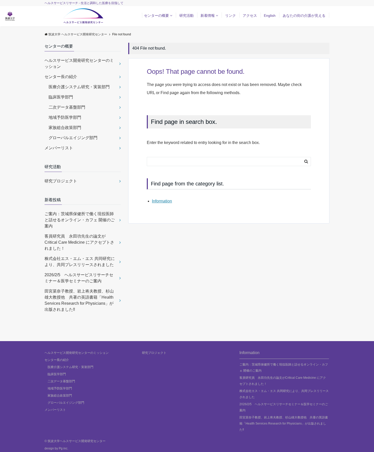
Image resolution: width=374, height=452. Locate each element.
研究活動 (186, 15)
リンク (230, 15)
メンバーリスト (59, 148)
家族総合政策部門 (63, 127)
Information (162, 201)
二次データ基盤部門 (65, 107)
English (270, 15)
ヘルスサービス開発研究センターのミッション (79, 63)
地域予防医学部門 (63, 117)
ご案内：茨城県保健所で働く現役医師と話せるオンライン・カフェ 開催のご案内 (80, 220)
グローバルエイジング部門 (71, 138)
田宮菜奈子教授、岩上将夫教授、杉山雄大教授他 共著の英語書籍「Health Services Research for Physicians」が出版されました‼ (79, 300)
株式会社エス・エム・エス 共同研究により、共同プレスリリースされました (83, 261)
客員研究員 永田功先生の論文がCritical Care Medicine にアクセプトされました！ (79, 242)
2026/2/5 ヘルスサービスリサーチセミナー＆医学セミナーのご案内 (79, 278)
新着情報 (207, 15)
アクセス (250, 15)
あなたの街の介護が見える (304, 15)
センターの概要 (156, 15)
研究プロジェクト (61, 181)
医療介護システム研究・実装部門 (77, 87)
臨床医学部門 (59, 97)
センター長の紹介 (61, 77)
